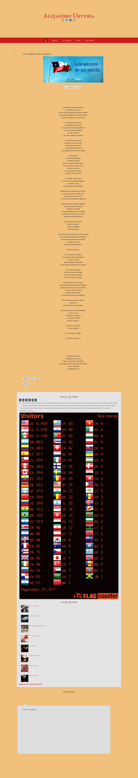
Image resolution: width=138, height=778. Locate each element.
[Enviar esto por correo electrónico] (31, 379)
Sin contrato (32, 645)
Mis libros (89, 40)
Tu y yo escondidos (34, 636)
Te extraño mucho (34, 616)
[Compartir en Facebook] (37, 379)
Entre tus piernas (34, 606)
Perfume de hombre (34, 655)
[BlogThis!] (33, 379)
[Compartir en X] (35, 379)
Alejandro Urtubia (69, 15)
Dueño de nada (33, 675)
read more (30, 410)
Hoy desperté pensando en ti (37, 626)
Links (78, 40)
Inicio (55, 40)
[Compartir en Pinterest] (39, 379)
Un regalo (66, 40)
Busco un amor (33, 665)
